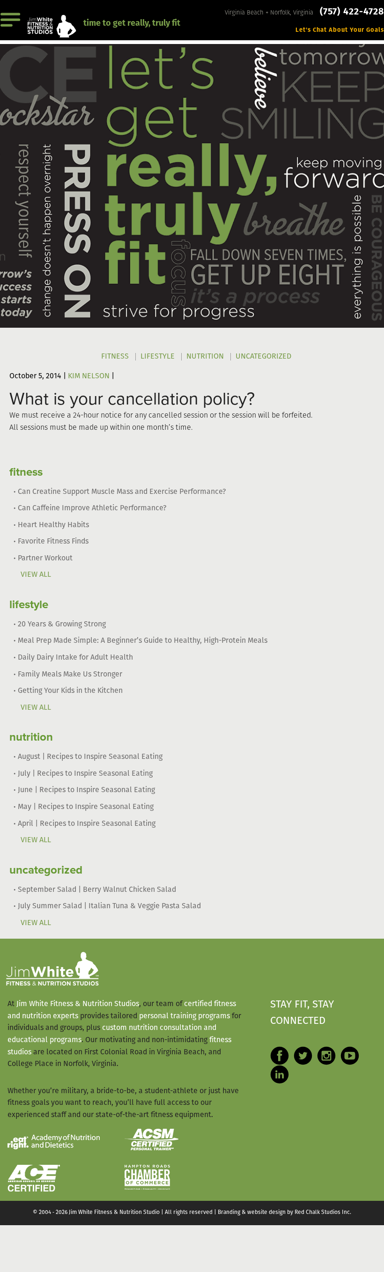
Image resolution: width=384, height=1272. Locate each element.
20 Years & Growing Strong (62, 624)
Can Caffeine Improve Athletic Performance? (92, 508)
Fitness (115, 356)
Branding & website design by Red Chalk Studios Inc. (284, 1212)
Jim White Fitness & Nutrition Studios (77, 1004)
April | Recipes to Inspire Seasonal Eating (86, 824)
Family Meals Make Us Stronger (70, 674)
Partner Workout (45, 558)
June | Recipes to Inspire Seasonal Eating (86, 790)
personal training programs (184, 1016)
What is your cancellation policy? (132, 399)
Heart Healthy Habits (53, 525)
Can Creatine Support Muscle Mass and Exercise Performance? (122, 492)
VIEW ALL (36, 575)
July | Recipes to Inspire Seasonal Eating (85, 774)
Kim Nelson (89, 376)
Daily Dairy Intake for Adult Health (75, 658)
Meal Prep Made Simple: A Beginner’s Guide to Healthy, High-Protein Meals (142, 641)
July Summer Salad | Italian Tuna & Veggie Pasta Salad (109, 906)
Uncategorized (263, 356)
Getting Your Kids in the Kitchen (70, 691)
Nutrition (205, 356)
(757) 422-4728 (352, 12)
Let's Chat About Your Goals (339, 30)
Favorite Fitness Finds (53, 541)
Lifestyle (157, 356)
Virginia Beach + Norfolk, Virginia (270, 13)
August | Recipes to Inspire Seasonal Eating (90, 757)
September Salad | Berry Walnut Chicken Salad (97, 890)
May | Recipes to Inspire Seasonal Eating (86, 807)
